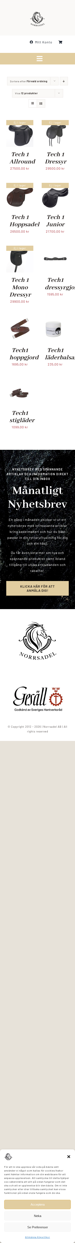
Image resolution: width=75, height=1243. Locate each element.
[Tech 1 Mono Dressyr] (19, 248)
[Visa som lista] (41, 103)
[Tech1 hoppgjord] (19, 319)
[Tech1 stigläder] (19, 381)
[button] (69, 1157)
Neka (37, 1216)
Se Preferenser (37, 1227)
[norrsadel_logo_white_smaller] (37, 13)
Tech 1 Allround (22, 158)
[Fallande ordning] (64, 81)
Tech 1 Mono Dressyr (20, 287)
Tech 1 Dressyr (55, 158)
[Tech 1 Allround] (19, 123)
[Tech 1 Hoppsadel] (19, 186)
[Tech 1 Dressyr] (55, 123)
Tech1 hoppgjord (24, 354)
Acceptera (38, 1204)
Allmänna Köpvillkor (37, 1237)
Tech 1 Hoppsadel (24, 221)
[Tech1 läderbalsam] (55, 319)
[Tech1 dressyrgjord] (55, 248)
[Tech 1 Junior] (55, 186)
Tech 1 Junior (55, 221)
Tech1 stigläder (21, 416)
